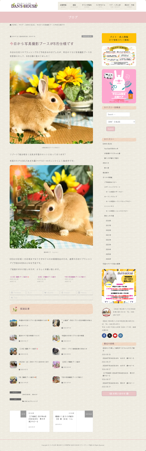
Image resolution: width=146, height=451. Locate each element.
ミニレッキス (109, 206)
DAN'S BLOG (87, 36)
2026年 (108, 259)
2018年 (108, 221)
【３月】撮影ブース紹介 (18, 277)
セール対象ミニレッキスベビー (117, 211)
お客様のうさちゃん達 (112, 153)
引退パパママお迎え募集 (111, 264)
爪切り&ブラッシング (31, 401)
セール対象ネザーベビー (114, 192)
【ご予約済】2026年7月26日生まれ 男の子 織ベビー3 (119, 374)
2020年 (108, 230)
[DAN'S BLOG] (84, 419)
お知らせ (34, 394)
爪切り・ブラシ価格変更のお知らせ (74, 349)
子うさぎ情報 (107, 177)
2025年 (108, 254)
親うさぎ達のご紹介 (111, 158)
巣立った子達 (109, 216)
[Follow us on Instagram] (120, 335)
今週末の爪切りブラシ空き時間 (73, 335)
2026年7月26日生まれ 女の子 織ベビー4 (118, 365)
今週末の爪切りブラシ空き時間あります (33, 320)
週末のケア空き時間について (29, 335)
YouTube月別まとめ (111, 148)
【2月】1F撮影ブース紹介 (46, 277)
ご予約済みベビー (110, 182)
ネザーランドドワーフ (112, 187)
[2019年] (18, 419)
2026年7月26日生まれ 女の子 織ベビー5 (118, 358)
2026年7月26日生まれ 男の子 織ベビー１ (119, 383)
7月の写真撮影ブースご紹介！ (75, 277)
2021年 (108, 235)
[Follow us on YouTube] (115, 335)
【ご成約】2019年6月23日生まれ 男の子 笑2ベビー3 (38, 419)
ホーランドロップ (110, 196)
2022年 (108, 240)
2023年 (108, 244)
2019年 (108, 225)
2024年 (108, 249)
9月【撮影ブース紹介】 (28, 377)
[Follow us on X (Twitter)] (109, 335)
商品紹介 (106, 172)
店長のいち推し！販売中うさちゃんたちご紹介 (119, 349)
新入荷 (106, 168)
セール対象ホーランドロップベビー (118, 201)
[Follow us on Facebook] (104, 335)
